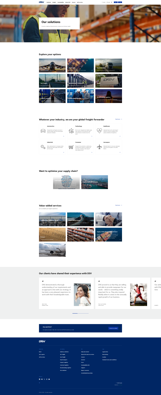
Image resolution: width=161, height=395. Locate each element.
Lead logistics (59, 180)
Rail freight (44, 83)
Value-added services (75, 98)
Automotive (50, 126)
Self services (42, 357)
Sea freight (72, 68)
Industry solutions (64, 352)
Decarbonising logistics (103, 97)
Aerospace (106, 142)
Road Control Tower (74, 220)
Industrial (50, 142)
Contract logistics (46, 98)
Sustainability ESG (85, 365)
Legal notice (105, 352)
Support (83, 367)
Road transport (101, 68)
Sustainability (61, 2)
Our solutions (63, 370)
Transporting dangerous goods (49, 220)
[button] (75, 313)
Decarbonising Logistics (65, 367)
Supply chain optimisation (90, 182)
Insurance (99, 220)
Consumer (78, 142)
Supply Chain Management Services (107, 232)
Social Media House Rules (87, 373)
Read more (117, 119)
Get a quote (42, 354)
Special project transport (76, 83)
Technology (78, 126)
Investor (83, 359)
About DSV (67, 2)
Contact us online (113, 328)
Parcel (98, 83)
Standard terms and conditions (109, 359)
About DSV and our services (87, 354)
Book (116, 2)
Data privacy (105, 354)
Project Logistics (64, 362)
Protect (43, 237)
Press (82, 362)
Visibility (43, 251)
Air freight (44, 68)
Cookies (104, 357)
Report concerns (85, 370)
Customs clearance (74, 236)
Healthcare (106, 126)
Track (120, 2)
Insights (54, 2)
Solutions (49, 2)
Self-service (80, 2)
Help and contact (85, 352)
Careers (73, 2)
